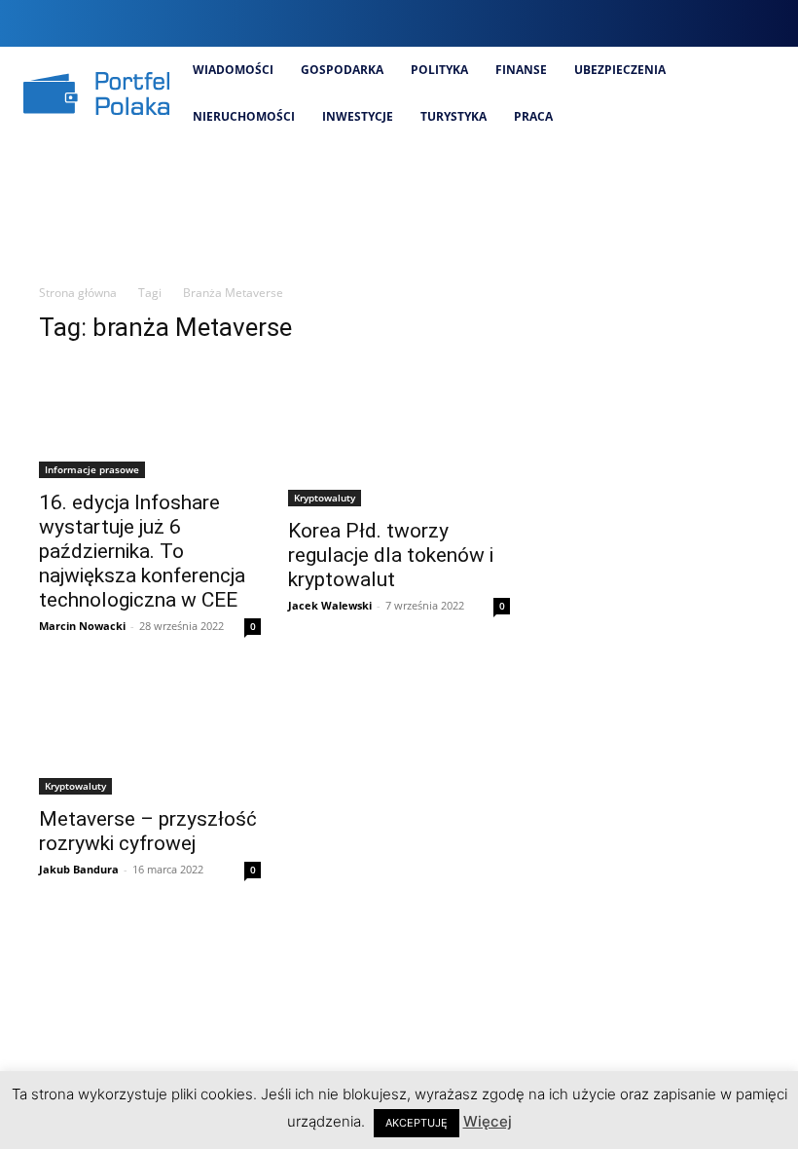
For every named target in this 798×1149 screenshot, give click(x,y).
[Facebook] (638, 23)
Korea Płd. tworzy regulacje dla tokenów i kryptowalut (390, 555)
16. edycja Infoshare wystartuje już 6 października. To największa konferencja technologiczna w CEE (142, 551)
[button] (599, 23)
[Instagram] (671, 23)
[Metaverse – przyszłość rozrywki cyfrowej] (150, 735)
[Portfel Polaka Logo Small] (96, 93)
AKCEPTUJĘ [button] (416, 1123)
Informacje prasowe (92, 469)
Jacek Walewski (330, 605)
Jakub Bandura (79, 869)
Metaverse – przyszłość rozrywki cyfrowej (148, 831)
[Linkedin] (703, 23)
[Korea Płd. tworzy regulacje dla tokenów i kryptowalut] (399, 434)
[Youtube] (769, 23)
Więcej (487, 1121)
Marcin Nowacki (82, 625)
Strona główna (78, 292)
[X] (736, 23)
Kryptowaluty (324, 497)
